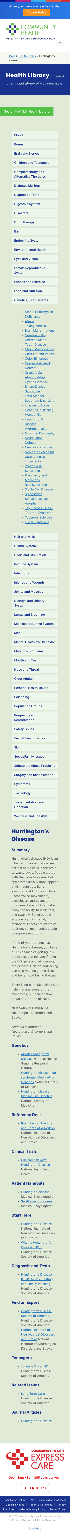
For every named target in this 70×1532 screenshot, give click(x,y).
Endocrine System (27, 240)
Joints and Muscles (28, 591)
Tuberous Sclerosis (39, 517)
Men (17, 633)
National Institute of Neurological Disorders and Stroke (38, 1334)
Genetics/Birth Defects (31, 300)
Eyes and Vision (26, 259)
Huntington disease (35, 1192)
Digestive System (27, 204)
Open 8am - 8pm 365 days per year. (35, 1477)
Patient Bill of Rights (40, 1504)
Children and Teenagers (32, 163)
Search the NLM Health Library (26, 111)
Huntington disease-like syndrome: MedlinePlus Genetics (38, 1077)
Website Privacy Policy (32, 1509)
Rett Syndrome (36, 485)
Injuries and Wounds (29, 582)
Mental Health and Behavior (34, 642)
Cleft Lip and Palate (39, 354)
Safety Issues (24, 729)
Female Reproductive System (29, 270)
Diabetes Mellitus (27, 186)
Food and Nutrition (28, 291)
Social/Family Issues (29, 756)
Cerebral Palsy (35, 335)
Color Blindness (36, 358)
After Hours (35, 1488)
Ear (16, 231)
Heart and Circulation (30, 555)
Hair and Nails (24, 537)
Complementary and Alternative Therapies (30, 174)
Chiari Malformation (39, 349)
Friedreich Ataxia (37, 405)
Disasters (21, 213)
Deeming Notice (15, 1504)
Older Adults (23, 679)
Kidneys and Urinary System (29, 603)
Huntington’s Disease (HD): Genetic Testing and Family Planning (37, 1279)
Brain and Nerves (26, 153)
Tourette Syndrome (39, 513)
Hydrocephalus (36, 429)
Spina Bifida (33, 494)
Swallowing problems (36, 1201)
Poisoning (21, 697)
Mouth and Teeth (26, 660)
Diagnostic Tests (26, 195)
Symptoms (22, 784)
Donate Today (36, 12)
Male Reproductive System (34, 624)
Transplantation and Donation (29, 804)
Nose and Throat (26, 669)
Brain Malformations (39, 330)
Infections (21, 573)
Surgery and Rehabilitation (33, 775)
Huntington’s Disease (36, 1224)
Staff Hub (35, 1528)
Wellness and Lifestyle (30, 816)
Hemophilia (33, 414)
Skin (17, 747)
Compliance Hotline (15, 1500)
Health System (25, 546)
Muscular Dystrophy (39, 433)
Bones (19, 144)
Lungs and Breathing (29, 614)
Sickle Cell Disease (39, 489)
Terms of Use (57, 1509)
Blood (18, 135)
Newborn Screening (39, 452)
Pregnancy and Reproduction (25, 717)
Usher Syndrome (37, 522)
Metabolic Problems (29, 651)
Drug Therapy (24, 222)
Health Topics (27, 56)
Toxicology (22, 793)
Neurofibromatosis (38, 447)
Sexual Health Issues (29, 738)
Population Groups (28, 706)
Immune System (26, 564)
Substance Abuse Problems (34, 766)
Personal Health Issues (31, 688)
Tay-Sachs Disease (39, 508)
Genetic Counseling (39, 410)
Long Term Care (33, 1394)
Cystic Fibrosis (36, 382)
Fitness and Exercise (29, 282)
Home (11, 56)
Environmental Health (30, 250)
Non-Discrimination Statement (48, 1500)
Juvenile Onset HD (34, 1366)
